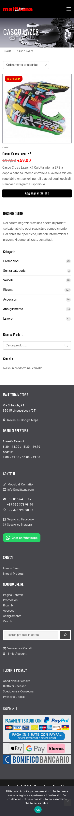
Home (8, 51)
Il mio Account (15, 654)
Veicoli (8, 280)
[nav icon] (69, 9)
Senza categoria (14, 271)
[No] (67, 802)
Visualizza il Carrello (19, 648)
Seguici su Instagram (20, 524)
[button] (37, 193)
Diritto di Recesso (14, 686)
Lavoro (8, 318)
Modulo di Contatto (19, 484)
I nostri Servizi (12, 568)
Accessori (10, 299)
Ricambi (8, 290)
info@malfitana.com (20, 489)
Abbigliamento (13, 309)
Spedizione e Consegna (18, 691)
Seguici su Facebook (20, 519)
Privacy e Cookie (14, 697)
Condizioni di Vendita (16, 681)
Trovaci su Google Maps (21, 420)
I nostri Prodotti (13, 573)
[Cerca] (66, 345)
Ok (38, 809)
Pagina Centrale (13, 595)
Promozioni (11, 261)
